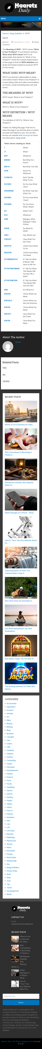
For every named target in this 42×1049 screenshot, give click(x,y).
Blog (8, 730)
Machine (10, 834)
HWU (6, 235)
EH (5, 211)
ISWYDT (7, 314)
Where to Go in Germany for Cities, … (25, 939)
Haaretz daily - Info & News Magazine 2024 (17, 1041)
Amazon (10, 710)
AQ (3, 374)
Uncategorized (13, 891)
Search (21, 1002)
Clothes (10, 757)
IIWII (6, 290)
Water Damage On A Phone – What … (25, 974)
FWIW (6, 228)
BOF (6, 156)
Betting (10, 727)
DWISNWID (9, 191)
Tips (8, 884)
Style (9, 878)
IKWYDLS (8, 301)
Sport (9, 874)
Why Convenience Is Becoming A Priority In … (25, 949)
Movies (9, 844)
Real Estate (11, 857)
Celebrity (10, 750)
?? (5, 152)
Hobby (9, 804)
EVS (6, 215)
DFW (6, 171)
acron (6, 42)
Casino (9, 744)
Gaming (10, 797)
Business (10, 734)
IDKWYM (7, 253)
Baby (9, 720)
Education (11, 767)
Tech (9, 881)
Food (9, 780)
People (10, 854)
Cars (8, 740)
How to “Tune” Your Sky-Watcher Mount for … (25, 985)
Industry (10, 814)
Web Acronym (24, 135)
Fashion (10, 774)
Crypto (9, 764)
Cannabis (10, 737)
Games (9, 791)
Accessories (11, 703)
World (9, 894)
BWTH (7, 167)
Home (9, 807)
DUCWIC (7, 184)
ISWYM (7, 321)
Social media (12, 871)
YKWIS (5, 381)
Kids (8, 821)
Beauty (9, 724)
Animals (10, 714)
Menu (3, 19)
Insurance (10, 817)
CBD (8, 747)
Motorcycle (11, 841)
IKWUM (7, 294)
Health (9, 801)
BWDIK (7, 160)
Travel (9, 888)
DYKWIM (7, 204)
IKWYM (7, 307)
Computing (11, 760)
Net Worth (11, 851)
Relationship (12, 861)
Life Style (11, 831)
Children (10, 754)
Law (8, 824)
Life (8, 827)
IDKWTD (7, 246)
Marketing (11, 837)
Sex (8, 864)
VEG (4, 368)
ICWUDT (7, 239)
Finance (10, 777)
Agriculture (11, 707)
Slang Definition (13, 867)
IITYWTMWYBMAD (12, 269)
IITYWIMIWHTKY (11, 259)
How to (10, 811)
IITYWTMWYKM (10, 280)
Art (8, 717)
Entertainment (12, 770)
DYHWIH (7, 198)
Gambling (10, 787)
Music (9, 847)
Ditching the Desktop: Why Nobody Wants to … (20, 961)
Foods (9, 784)
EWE (6, 219)
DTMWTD (8, 177)
